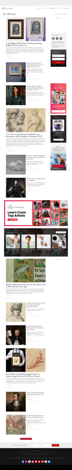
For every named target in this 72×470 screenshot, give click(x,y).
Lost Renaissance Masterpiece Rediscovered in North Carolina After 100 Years (35, 327)
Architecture (24, 458)
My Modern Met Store (11, 232)
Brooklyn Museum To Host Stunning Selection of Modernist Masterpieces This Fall (35, 88)
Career (30, 458)
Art (11, 458)
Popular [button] (39, 8)
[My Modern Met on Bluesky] (49, 461)
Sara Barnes (29, 169)
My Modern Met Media (58, 46)
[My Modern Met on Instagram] (32, 461)
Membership (66, 8)
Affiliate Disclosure (47, 466)
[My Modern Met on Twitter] (29, 461)
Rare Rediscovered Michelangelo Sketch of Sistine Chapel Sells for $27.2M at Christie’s (23, 375)
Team (30, 466)
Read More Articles (26, 438)
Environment (43, 458)
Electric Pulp (64, 466)
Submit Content (34, 466)
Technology (51, 458)
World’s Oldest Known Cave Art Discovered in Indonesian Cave (35, 416)
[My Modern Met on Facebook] (23, 461)
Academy (59, 458)
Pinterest (58, 42)
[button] (45, 8)
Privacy (35, 468)
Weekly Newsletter (59, 41)
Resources (34, 458)
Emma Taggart (9, 58)
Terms (37, 468)
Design (14, 458)
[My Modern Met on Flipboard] (36, 461)
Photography (18, 458)
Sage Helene (9, 298)
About (23, 466)
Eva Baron (29, 99)
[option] (37, 222)
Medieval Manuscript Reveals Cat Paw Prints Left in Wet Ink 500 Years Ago (25, 285)
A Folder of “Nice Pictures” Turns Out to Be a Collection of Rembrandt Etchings (36, 304)
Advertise (42, 466)
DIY (27, 458)
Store (63, 458)
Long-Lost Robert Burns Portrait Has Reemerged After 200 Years (35, 393)
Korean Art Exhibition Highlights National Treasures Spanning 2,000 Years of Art (36, 157)
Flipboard (53, 43)
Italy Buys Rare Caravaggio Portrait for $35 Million (36, 179)
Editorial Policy (26, 466)
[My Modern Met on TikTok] (42, 461)
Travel (55, 458)
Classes (38, 458)
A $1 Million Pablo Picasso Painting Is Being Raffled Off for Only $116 (24, 44)
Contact (38, 466)
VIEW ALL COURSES (58, 111)
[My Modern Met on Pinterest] (26, 461)
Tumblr (61, 42)
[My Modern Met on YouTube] (39, 461)
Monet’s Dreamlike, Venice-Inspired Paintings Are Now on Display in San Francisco (35, 64)
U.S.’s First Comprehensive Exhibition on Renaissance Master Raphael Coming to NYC (24, 135)
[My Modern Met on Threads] (45, 461)
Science (47, 458)
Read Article (29, 97)
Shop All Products (58, 139)
